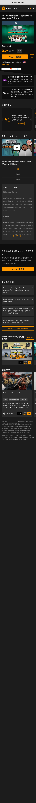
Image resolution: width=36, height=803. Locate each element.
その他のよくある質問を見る (18, 328)
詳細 (18, 174)
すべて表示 (30, 338)
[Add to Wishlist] (32, 56)
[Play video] (17, 148)
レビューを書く (18, 269)
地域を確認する (6, 65)
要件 (18, 179)
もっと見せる (17, 236)
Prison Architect (23, 81)
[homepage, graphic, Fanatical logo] (10, 8)
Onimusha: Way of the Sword (13, 393)
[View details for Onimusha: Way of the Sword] (17, 381)
